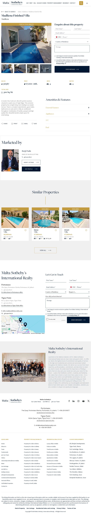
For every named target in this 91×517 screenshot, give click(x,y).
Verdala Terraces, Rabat (76, 466)
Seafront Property (52, 469)
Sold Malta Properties (7, 483)
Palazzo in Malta (51, 446)
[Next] (26, 220)
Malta (19, 11)
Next (49, 44)
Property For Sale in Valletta (31, 446)
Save (35, 123)
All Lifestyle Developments (77, 443)
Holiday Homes (5, 472)
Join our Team (55, 401)
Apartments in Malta (52, 458)
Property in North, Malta (30, 483)
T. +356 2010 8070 (6, 303)
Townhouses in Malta (52, 449)
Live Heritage (4, 466)
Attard (66, 230)
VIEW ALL (43, 250)
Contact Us (4, 486)
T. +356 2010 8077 (27, 157)
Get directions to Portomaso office (12, 292)
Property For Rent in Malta (54, 472)
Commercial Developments (8, 477)
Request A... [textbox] (72, 292)
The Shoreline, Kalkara (76, 472)
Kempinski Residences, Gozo (78, 477)
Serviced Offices (5, 480)
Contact (72, 3)
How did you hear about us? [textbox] (53, 296)
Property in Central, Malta (31, 477)
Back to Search (10, 11)
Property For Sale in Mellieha (32, 472)
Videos (3, 458)
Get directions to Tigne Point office (12, 305)
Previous (3, 44)
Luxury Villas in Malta (52, 443)
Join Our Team (5, 455)
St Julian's (7, 230)
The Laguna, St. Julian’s (76, 458)
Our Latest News (36, 401)
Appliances (67, 113)
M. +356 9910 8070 (7, 313)
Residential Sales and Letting (45, 508)
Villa (5, 232)
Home (3, 443)
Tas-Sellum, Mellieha (75, 469)
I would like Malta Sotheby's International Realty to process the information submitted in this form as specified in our (72, 61)
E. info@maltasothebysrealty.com (11, 311)
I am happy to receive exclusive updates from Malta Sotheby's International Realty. (70, 56)
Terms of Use (71, 508)
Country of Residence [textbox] (51, 292)
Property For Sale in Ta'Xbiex (32, 455)
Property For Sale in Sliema (31, 443)
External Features (67, 107)
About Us (3, 446)
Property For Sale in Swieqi (31, 449)
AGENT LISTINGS (29, 162)
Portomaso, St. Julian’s (76, 455)
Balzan (36, 230)
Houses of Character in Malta (55, 466)
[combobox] (58, 37)
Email (26, 123)
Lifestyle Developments (7, 475)
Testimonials (4, 452)
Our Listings (30, 508)
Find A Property (20, 508)
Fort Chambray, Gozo (76, 475)
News (2, 463)
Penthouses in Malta (52, 452)
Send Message (70, 69)
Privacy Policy (61, 508)
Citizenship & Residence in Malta (10, 460)
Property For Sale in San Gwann (32, 458)
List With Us (46, 401)
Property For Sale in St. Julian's (32, 469)
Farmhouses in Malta (52, 460)
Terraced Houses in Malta (54, 463)
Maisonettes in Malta (52, 455)
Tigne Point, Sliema (75, 446)
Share (5, 123)
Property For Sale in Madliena (32, 463)
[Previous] (3, 220)
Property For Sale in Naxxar (31, 452)
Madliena (25, 11)
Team (2, 449)
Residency (66, 3)
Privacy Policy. (60, 63)
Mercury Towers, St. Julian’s (77, 460)
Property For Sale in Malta (54, 475)
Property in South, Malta (30, 480)
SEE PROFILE (29, 169)
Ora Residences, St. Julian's (77, 452)
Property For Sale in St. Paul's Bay (33, 466)
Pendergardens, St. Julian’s (77, 463)
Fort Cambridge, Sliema (76, 449)
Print (15, 123)
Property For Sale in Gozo (31, 475)
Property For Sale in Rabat (31, 460)
